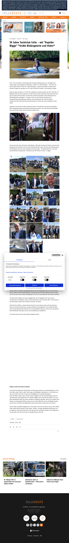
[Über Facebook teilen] (10, 409)
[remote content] (34, 342)
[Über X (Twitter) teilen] (13, 409)
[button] (32, 17)
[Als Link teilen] (16, 409)
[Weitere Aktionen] (58, 39)
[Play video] (34, 127)
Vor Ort (16, 404)
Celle (20, 404)
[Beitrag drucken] (20, 409)
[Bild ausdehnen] (18, 164)
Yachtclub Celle (19, 401)
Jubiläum (12, 401)
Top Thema (12, 404)
